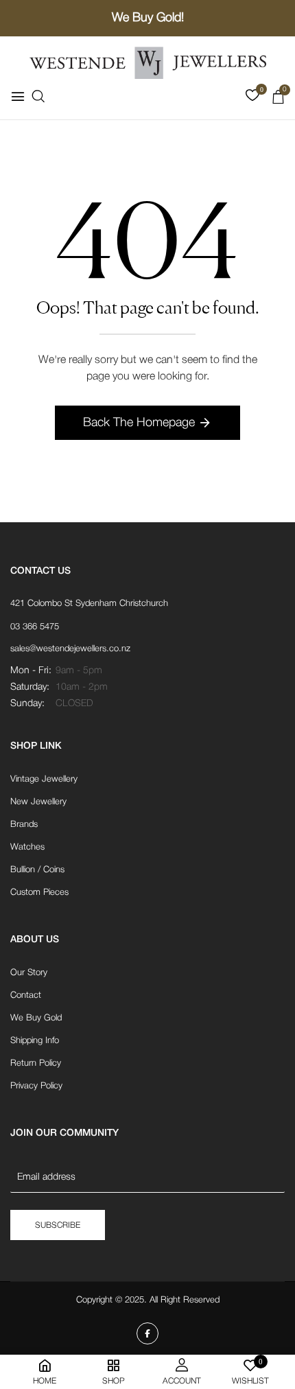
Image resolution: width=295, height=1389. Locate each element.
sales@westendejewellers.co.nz (70, 649)
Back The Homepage (139, 422)
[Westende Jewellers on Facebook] (147, 1333)
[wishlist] (252, 98)
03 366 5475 (34, 627)
